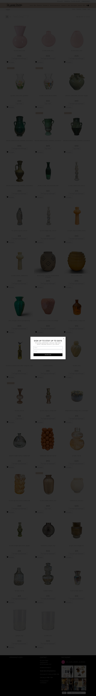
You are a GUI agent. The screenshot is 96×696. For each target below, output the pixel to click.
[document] (48, 348)
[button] (63, 338)
